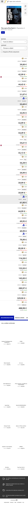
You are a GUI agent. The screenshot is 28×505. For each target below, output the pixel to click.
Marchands (6, 502)
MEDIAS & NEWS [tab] (19, 317)
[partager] (25, 13)
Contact (12, 502)
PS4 (3, 32)
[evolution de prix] (25, 9)
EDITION (3, 39)
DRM (16, 502)
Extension (19, 502)
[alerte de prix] (25, 6)
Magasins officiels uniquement (11, 51)
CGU (23, 502)
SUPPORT (3, 45)
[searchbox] (18, 1)
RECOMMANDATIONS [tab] (7, 317)
